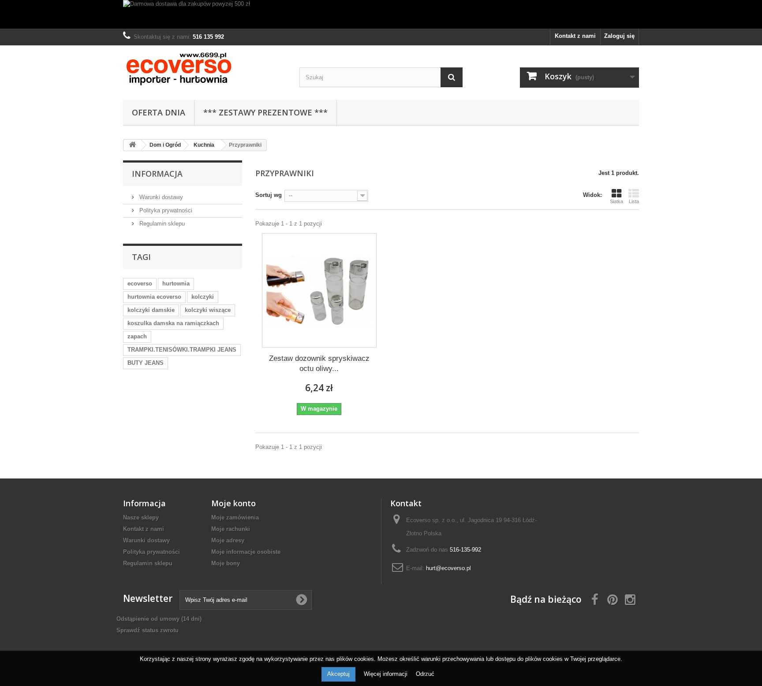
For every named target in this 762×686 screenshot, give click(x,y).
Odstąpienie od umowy (159, 619)
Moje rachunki (230, 529)
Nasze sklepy (141, 517)
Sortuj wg (268, 195)
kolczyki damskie (151, 310)
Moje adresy (227, 540)
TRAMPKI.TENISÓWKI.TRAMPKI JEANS (181, 349)
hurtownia (176, 283)
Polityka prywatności (165, 210)
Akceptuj (338, 674)
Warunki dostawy (160, 197)
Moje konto (233, 503)
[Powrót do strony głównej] (132, 145)
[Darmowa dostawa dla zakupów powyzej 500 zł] (381, 14)
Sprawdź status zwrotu (147, 630)
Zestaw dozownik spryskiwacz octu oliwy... (319, 363)
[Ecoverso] (204, 70)
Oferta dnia (158, 112)
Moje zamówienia (235, 517)
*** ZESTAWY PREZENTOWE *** (265, 112)
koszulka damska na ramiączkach (173, 323)
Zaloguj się (619, 36)
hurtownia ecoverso (154, 296)
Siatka (616, 201)
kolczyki (202, 296)
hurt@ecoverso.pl (448, 568)
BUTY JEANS (145, 363)
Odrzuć (425, 674)
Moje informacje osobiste (245, 552)
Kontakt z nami (575, 36)
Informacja (157, 173)
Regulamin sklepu (161, 223)
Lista (634, 201)
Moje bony (225, 563)
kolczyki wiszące (208, 310)
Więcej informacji (386, 674)
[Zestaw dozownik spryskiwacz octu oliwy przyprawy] (319, 290)
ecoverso (139, 283)
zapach (137, 336)
